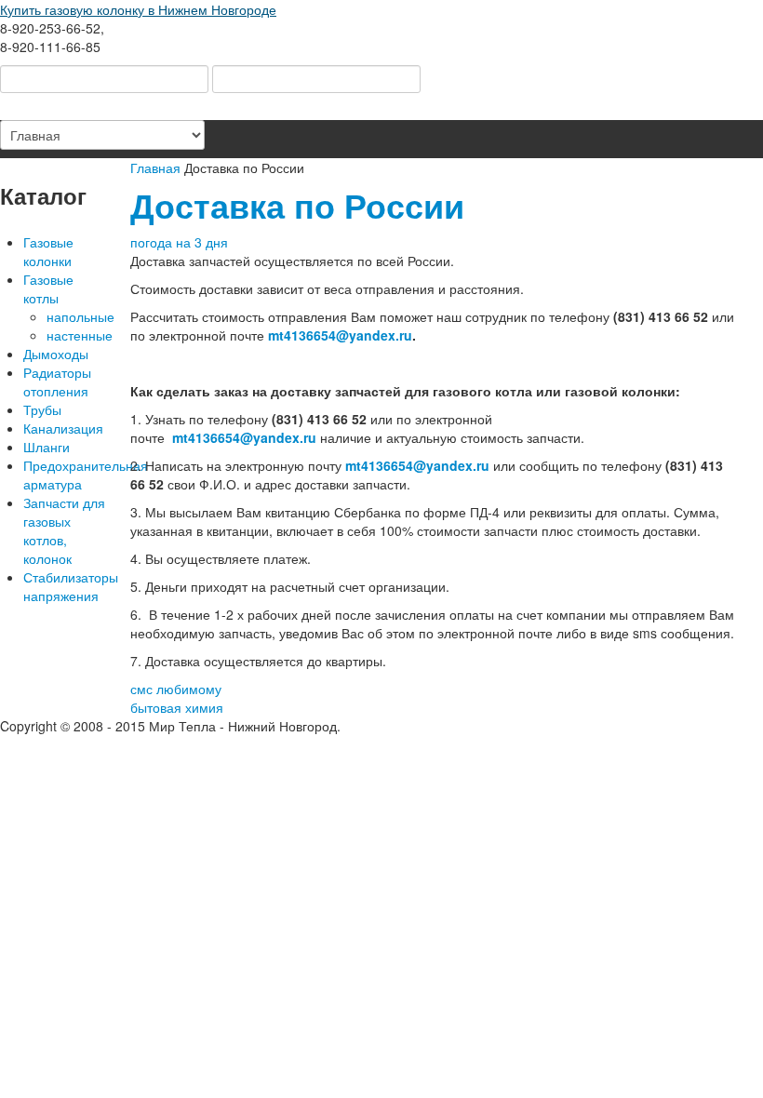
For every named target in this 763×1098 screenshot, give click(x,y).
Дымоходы (55, 353)
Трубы (42, 409)
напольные (78, 316)
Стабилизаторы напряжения (66, 586)
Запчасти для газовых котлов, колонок (64, 530)
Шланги (46, 446)
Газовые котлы (48, 288)
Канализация (63, 428)
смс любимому (175, 688)
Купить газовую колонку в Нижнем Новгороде (138, 9)
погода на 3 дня (179, 242)
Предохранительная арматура (66, 474)
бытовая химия (176, 707)
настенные (78, 335)
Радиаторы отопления (57, 381)
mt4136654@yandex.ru (340, 335)
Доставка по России (297, 205)
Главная (155, 167)
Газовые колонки (48, 251)
